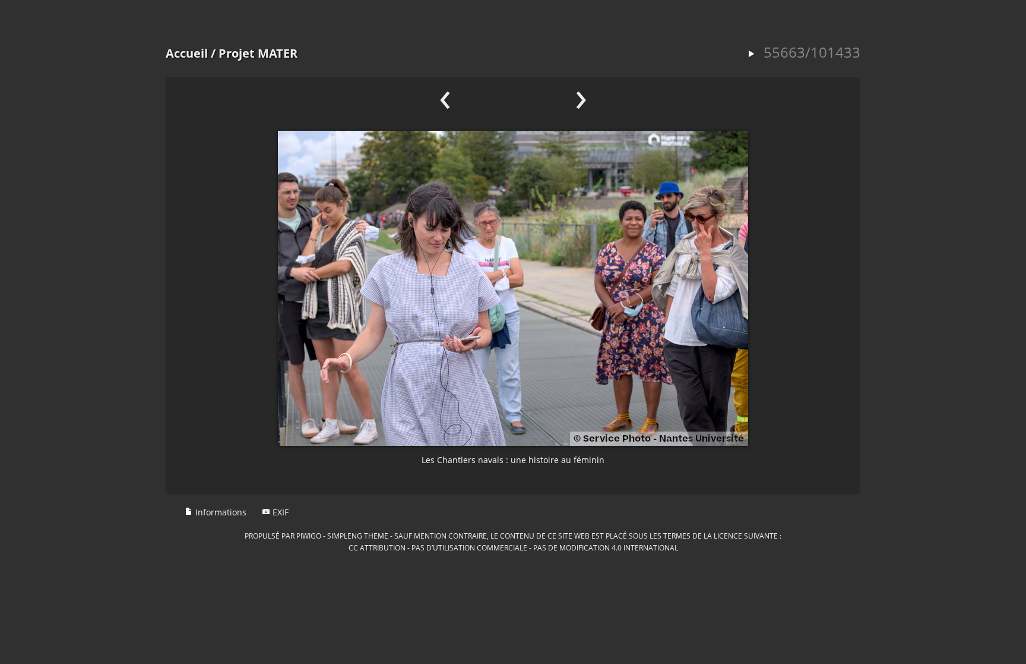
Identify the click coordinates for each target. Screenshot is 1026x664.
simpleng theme (357, 535)
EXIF (279, 512)
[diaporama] (751, 54)
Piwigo (308, 535)
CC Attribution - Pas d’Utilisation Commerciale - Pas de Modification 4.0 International (513, 547)
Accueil (187, 53)
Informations (219, 512)
